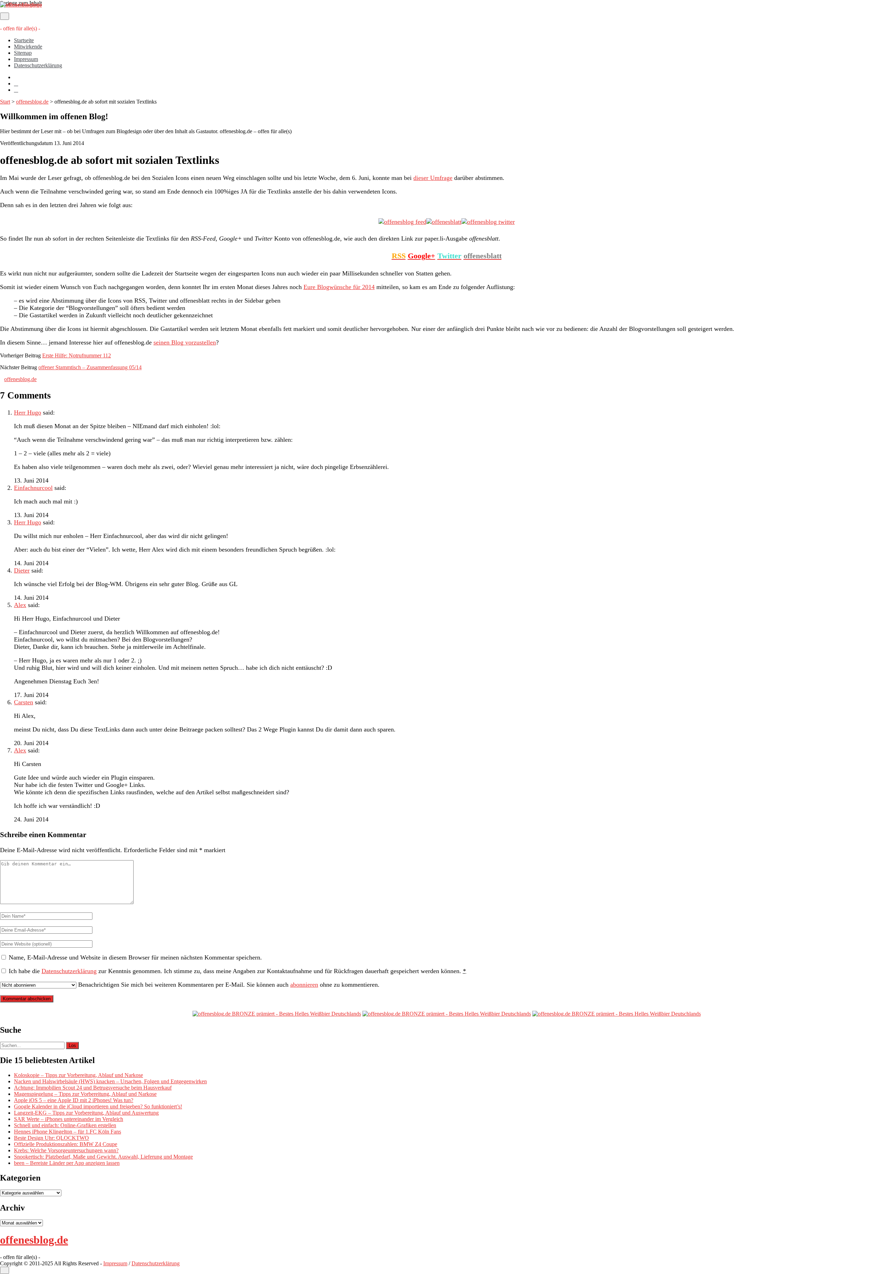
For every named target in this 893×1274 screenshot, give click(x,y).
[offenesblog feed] (402, 221)
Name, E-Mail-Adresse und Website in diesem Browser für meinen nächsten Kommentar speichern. (135, 957)
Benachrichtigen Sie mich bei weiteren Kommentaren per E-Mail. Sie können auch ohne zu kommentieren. (228, 984)
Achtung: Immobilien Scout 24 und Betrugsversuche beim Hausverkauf (93, 1088)
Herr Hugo (27, 412)
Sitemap (23, 53)
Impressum (26, 59)
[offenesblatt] (443, 221)
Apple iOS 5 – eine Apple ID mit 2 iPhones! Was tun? (73, 1100)
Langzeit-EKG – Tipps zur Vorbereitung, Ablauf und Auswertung (86, 1113)
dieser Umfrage (432, 177)
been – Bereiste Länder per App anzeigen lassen (67, 1163)
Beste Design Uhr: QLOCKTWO (51, 1138)
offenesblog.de (32, 102)
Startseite (24, 40)
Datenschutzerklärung (38, 65)
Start (5, 102)
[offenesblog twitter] (488, 221)
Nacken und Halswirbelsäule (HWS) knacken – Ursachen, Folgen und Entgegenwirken (110, 1081)
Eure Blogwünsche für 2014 (339, 286)
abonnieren (304, 984)
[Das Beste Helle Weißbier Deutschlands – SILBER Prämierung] (446, 1014)
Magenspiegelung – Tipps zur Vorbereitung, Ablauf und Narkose (85, 1094)
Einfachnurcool (33, 487)
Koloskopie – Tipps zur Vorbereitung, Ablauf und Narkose (78, 1075)
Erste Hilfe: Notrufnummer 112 (76, 355)
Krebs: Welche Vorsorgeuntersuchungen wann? (66, 1150)
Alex (20, 604)
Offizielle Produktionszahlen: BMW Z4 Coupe (65, 1144)
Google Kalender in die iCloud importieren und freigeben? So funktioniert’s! (98, 1106)
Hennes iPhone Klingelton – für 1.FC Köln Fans (67, 1132)
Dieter (22, 570)
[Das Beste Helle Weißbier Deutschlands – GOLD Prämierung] (277, 1014)
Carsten (23, 702)
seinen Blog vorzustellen (184, 342)
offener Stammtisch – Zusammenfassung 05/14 (90, 367)
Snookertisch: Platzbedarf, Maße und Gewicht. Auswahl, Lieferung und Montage (103, 1157)
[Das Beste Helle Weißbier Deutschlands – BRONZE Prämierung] (616, 1014)
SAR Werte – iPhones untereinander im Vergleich (68, 1119)
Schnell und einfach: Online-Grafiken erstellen (65, 1125)
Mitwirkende (28, 47)
